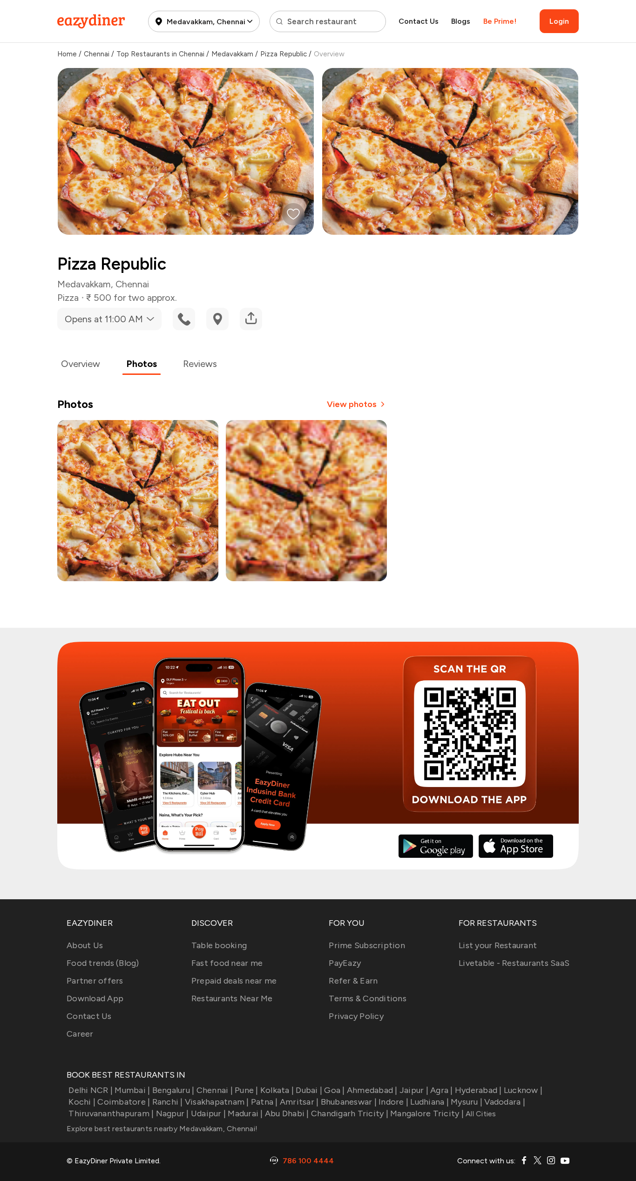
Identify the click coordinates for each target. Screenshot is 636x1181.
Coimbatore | (123, 1102)
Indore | (393, 1102)
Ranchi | (167, 1102)
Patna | (264, 1102)
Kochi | (81, 1102)
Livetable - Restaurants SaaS (514, 963)
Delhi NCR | (90, 1090)
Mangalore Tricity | (427, 1113)
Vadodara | (504, 1102)
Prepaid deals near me (234, 981)
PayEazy (345, 963)
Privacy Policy (356, 1016)
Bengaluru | (173, 1090)
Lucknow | (523, 1090)
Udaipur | (208, 1113)
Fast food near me (227, 963)
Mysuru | (466, 1102)
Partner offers (95, 981)
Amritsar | (299, 1102)
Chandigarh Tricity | (349, 1113)
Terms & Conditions (367, 998)
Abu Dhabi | (287, 1113)
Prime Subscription (367, 945)
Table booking (219, 945)
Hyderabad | (478, 1090)
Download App (95, 998)
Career (80, 1034)
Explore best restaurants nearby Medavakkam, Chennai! (162, 1128)
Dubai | (309, 1090)
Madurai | (245, 1113)
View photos (352, 404)
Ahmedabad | (372, 1090)
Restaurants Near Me (232, 998)
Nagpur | (172, 1113)
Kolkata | (277, 1090)
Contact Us (419, 21)
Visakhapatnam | (217, 1102)
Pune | (246, 1090)
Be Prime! (499, 21)
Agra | (441, 1090)
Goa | (334, 1090)
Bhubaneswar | (349, 1102)
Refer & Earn (353, 981)
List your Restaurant (498, 945)
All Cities (480, 1113)
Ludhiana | (429, 1102)
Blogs (460, 21)
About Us (85, 945)
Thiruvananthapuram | (111, 1113)
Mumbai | (132, 1090)
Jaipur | (413, 1090)
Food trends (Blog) (103, 963)
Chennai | (214, 1090)
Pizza (68, 297)
